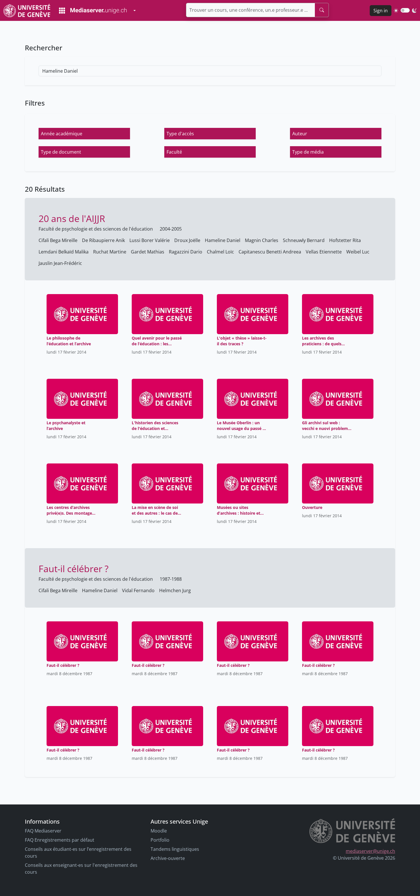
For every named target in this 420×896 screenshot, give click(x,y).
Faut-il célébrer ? (74, 568)
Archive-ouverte (168, 858)
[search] (322, 10)
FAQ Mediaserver (43, 831)
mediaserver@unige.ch (370, 851)
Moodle (159, 831)
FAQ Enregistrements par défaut (59, 840)
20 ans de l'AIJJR (72, 218)
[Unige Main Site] (26, 10)
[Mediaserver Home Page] (93, 10)
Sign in (380, 10)
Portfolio (160, 840)
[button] (84, 133)
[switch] (405, 10)
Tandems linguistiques (175, 849)
